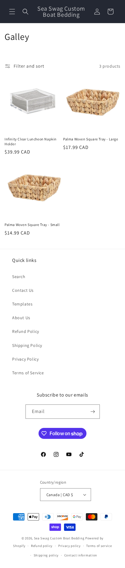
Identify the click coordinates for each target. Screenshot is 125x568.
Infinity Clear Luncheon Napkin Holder (31, 141)
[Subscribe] (93, 411)
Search (18, 276)
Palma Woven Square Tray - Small (32, 224)
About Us (21, 317)
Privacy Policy (25, 359)
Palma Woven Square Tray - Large (90, 139)
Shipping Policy (27, 345)
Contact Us (23, 290)
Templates (22, 304)
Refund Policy (25, 331)
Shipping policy (46, 555)
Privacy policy (69, 546)
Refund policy (41, 546)
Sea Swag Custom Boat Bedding (59, 538)
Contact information (80, 555)
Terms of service (99, 546)
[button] (12, 11)
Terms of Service (28, 373)
